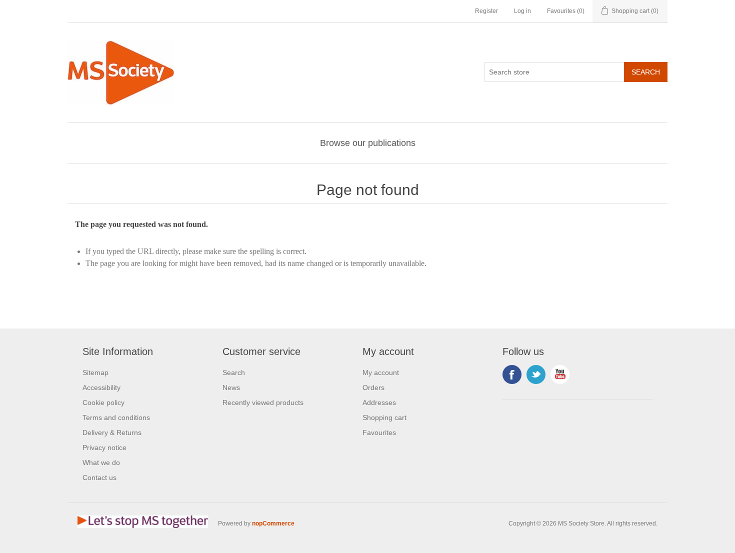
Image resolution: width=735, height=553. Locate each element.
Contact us (99, 478)
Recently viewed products (263, 402)
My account (380, 372)
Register (486, 11)
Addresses (379, 402)
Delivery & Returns (112, 432)
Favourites (379, 432)
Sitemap (95, 372)
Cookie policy (103, 402)
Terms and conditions (116, 418)
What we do (101, 462)
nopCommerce (273, 523)
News (231, 388)
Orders (373, 388)
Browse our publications (368, 143)
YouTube (560, 374)
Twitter (536, 374)
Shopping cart (384, 418)
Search (233, 372)
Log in (522, 11)
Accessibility (101, 388)
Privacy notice (104, 448)
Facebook (512, 374)
